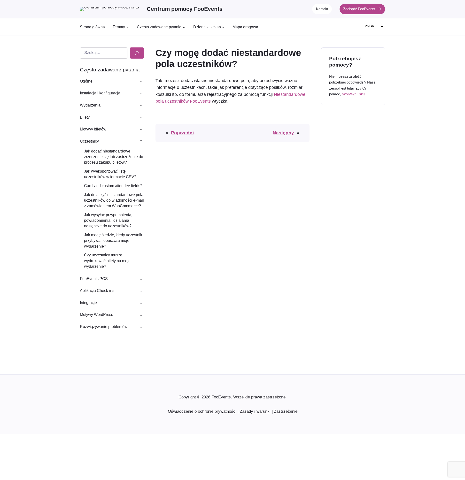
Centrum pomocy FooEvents (185, 9)
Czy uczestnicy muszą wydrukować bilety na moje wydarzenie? (107, 260)
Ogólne (86, 81)
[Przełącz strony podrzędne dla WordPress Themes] (141, 315)
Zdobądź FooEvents (359, 9)
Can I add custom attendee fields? (113, 186)
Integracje (88, 303)
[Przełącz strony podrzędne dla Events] (141, 105)
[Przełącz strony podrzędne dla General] (141, 81)
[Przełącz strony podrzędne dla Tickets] (141, 117)
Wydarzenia (90, 105)
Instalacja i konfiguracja (100, 93)
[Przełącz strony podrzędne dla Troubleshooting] (141, 326)
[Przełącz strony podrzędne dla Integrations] (141, 302)
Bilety (85, 117)
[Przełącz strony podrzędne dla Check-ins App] (141, 291)
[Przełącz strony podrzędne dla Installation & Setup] (141, 93)
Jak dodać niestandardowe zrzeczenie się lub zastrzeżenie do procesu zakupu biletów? (113, 156)
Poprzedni (182, 132)
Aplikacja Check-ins (97, 291)
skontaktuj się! (353, 94)
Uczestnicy (89, 141)
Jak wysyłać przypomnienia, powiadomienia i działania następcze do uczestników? (108, 220)
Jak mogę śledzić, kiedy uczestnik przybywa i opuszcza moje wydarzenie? (113, 240)
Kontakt (322, 9)
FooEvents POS (94, 279)
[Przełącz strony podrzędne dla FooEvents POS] (141, 279)
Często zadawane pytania (110, 69)
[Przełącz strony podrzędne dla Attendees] (141, 141)
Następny (283, 132)
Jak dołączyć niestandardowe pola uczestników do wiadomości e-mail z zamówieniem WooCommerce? (114, 200)
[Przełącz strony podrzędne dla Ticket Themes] (141, 129)
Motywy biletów (93, 129)
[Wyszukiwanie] (137, 53)
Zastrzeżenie (285, 411)
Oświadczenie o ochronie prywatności (202, 411)
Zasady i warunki (255, 411)
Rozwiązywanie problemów (103, 327)
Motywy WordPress (96, 314)
